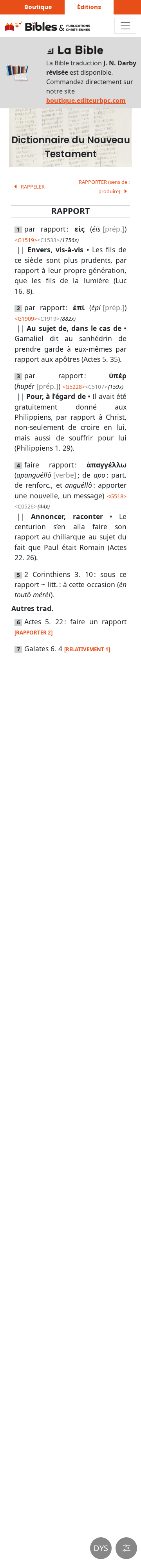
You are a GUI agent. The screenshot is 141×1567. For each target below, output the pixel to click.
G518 (116, 496)
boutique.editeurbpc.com (86, 100)
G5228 (73, 386)
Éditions (89, 7)
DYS (101, 1548)
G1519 (26, 240)
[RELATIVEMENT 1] (87, 649)
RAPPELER (32, 186)
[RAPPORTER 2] (33, 632)
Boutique (38, 7)
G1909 (26, 318)
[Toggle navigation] (125, 26)
